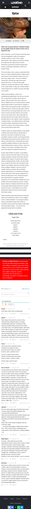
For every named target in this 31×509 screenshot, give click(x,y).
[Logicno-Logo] (16, 2)
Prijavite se (26, 288)
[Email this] (9, 507)
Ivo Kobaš (8, 40)
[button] (3, 2)
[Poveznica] (29, 2)
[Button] (5, 7)
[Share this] (12, 507)
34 (23, 40)
